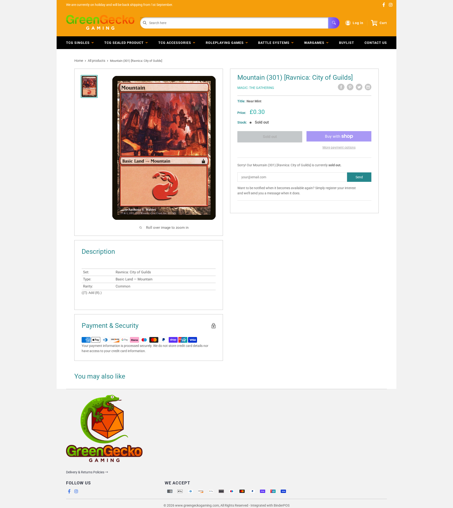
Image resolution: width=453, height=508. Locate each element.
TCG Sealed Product (125, 43)
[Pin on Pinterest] (350, 87)
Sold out (270, 136)
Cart (383, 23)
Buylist (346, 43)
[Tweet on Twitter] (359, 87)
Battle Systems (274, 43)
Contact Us (376, 43)
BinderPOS (281, 505)
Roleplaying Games (226, 43)
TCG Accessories (175, 43)
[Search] (334, 23)
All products (96, 60)
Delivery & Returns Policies (85, 472)
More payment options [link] (339, 147)
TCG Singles (79, 43)
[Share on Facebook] (341, 87)
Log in (358, 23)
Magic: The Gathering (255, 88)
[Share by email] (368, 87)
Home (78, 60)
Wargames (315, 43)
